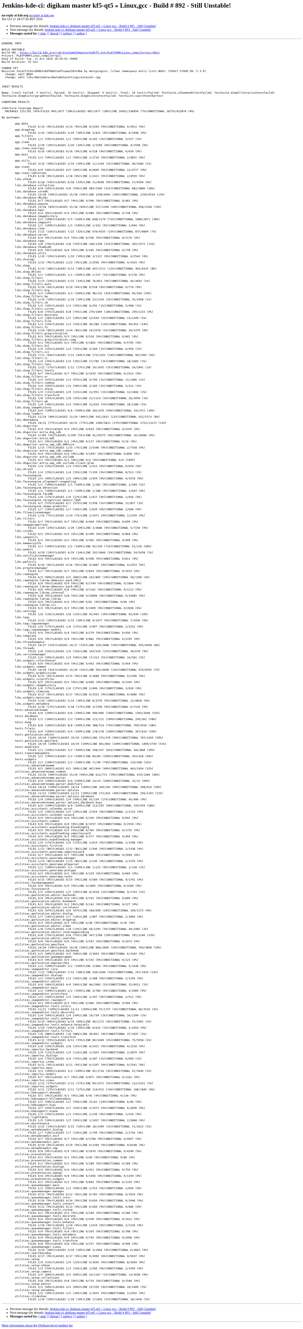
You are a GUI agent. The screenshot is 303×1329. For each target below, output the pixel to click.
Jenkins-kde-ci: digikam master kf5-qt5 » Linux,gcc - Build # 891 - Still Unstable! (103, 26)
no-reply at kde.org (41, 15)
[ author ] (81, 33)
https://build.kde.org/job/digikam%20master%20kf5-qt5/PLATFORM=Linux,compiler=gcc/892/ (90, 52)
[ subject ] (67, 33)
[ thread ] (54, 33)
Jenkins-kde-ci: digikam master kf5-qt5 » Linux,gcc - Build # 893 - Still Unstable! (98, 29)
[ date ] (43, 33)
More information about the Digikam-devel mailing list (37, 1325)
